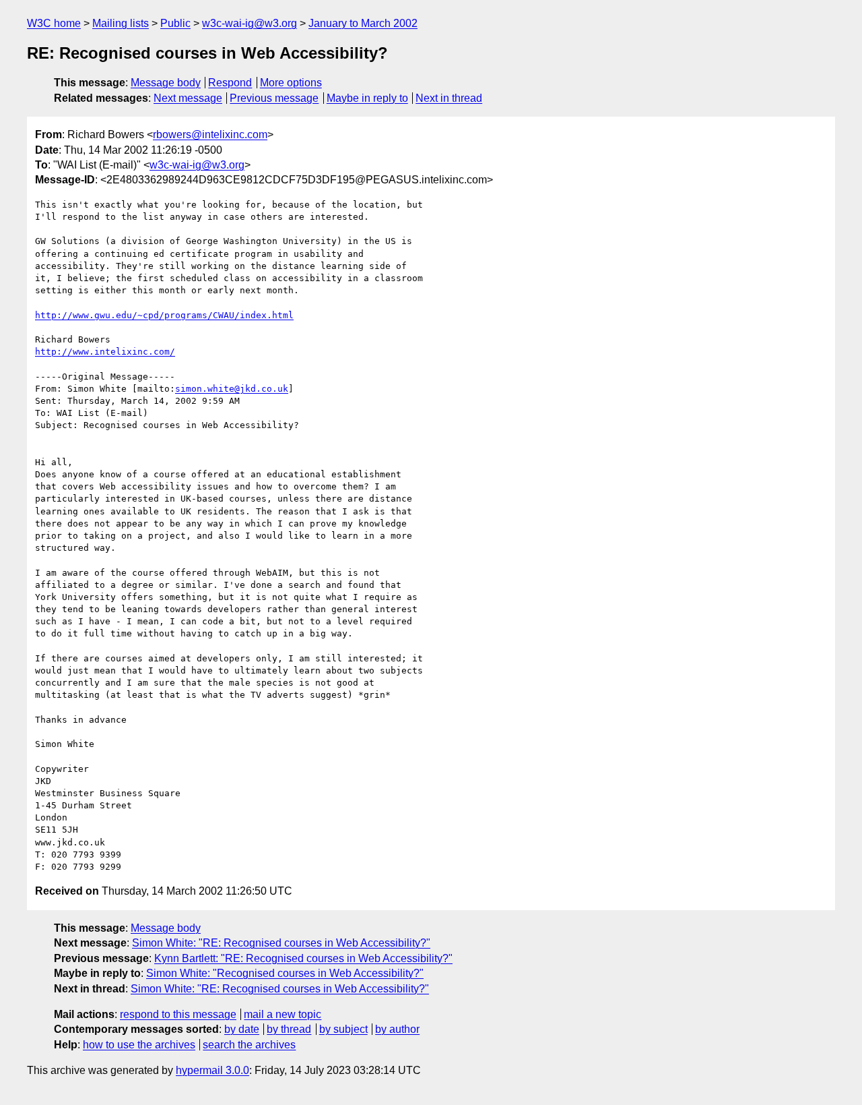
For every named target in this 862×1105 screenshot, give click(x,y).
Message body (166, 82)
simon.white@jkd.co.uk (231, 389)
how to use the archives (139, 1044)
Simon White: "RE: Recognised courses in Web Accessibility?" (281, 943)
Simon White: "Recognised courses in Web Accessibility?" (285, 973)
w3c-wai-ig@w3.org (249, 23)
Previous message (274, 98)
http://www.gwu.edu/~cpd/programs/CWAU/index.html (164, 315)
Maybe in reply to (367, 98)
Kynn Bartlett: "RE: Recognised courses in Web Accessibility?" (303, 958)
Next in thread (449, 98)
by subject (343, 1029)
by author (397, 1029)
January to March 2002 (363, 23)
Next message (188, 98)
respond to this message (178, 1014)
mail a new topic (282, 1014)
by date (241, 1029)
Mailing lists (120, 23)
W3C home (54, 23)
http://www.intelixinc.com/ (105, 352)
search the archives (249, 1044)
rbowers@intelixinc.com (210, 134)
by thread (289, 1029)
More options (291, 82)
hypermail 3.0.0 (212, 1070)
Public (175, 23)
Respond (230, 82)
